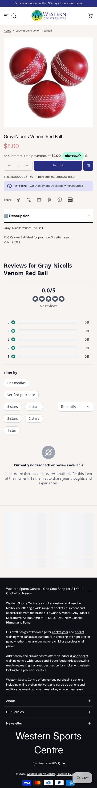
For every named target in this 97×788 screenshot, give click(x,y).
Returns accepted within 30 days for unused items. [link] (48, 3)
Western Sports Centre (41, 774)
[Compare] (88, 166)
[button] (13, 15)
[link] (18, 200)
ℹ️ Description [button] (16, 216)
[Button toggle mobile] (6, 15)
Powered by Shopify (69, 774)
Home (7, 30)
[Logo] (48, 15)
